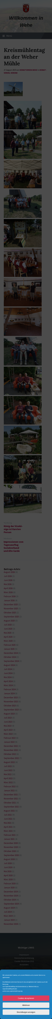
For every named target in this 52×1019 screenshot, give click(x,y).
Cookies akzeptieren (26, 998)
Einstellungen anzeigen (26, 1012)
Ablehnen (26, 1005)
